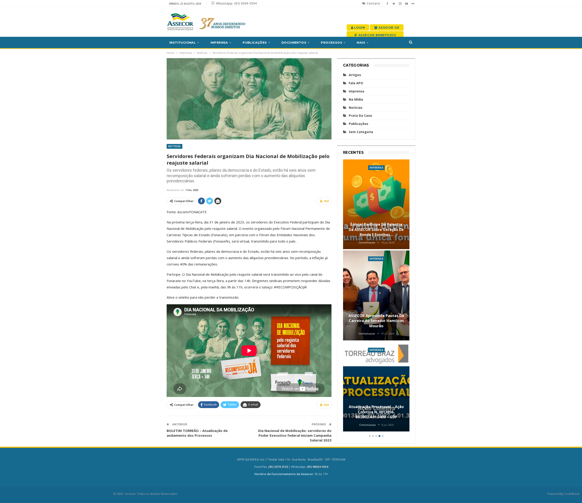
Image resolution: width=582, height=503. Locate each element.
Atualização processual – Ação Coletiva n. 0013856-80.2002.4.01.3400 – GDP (376, 411)
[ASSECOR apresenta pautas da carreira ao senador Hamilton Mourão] (376, 295)
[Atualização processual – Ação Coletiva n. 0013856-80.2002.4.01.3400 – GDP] (376, 387)
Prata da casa (360, 115)
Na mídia (356, 99)
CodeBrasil (571, 494)
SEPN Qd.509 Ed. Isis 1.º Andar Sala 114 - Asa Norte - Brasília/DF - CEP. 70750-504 (291, 459)
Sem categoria (361, 132)
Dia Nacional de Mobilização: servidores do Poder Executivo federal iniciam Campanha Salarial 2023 (294, 435)
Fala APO (356, 83)
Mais (361, 42)
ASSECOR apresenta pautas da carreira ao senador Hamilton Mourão (376, 320)
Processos (331, 42)
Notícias (174, 146)
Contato (373, 3)
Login (359, 27)
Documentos (293, 42)
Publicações (255, 42)
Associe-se (388, 27)
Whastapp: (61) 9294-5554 (236, 3)
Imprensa (219, 42)
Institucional (182, 42)
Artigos (355, 75)
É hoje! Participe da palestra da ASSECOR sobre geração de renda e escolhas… (376, 229)
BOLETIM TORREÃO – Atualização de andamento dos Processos (197, 433)
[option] (376, 296)
